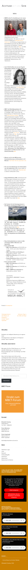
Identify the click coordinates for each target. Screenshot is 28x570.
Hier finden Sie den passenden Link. (17, 160)
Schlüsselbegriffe (5, 454)
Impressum (4, 456)
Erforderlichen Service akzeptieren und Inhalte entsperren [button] (14, 495)
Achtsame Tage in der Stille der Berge (21, 315)
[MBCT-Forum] (12, 412)
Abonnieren (6, 380)
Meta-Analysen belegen (12, 115)
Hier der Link (22, 170)
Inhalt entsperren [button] (14, 490)
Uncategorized (9, 305)
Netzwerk (3, 453)
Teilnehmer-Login (5, 449)
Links (2, 451)
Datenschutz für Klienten (7, 460)
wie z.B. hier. (16, 132)
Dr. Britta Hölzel (20, 87)
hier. (20, 46)
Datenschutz (7, 368)
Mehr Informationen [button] (14, 487)
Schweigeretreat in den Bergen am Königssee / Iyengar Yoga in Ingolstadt (6, 317)
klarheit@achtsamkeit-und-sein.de (9, 440)
